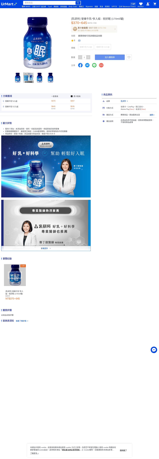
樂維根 (56, 6)
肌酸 (96, 6)
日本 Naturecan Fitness (127, 6)
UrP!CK (114, 6)
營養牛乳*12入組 (102, 47)
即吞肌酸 (63, 6)
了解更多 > (34, 453)
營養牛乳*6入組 (86, 47)
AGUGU (140, 6)
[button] (17, 77)
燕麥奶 (107, 6)
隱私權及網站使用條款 (71, 450)
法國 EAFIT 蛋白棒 (39, 6)
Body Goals (73, 6)
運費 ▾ (152, 115)
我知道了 (123, 450)
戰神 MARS (26, 6)
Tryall (50, 6)
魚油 (101, 6)
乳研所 (123, 101)
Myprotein (89, 6)
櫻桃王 (81, 6)
